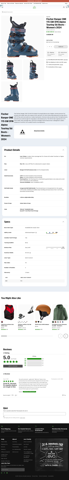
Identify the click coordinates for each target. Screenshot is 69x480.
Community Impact (17, 444)
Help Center (4, 458)
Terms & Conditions (43, 476)
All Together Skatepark (27, 457)
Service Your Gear (28, 3)
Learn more (22, 417)
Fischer (48, 16)
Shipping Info (4, 444)
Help (2, 439)
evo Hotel (26, 444)
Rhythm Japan (27, 449)
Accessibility (51, 476)
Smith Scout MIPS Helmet (42, 324)
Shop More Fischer (39, 130)
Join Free (66, 59)
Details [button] (65, 62)
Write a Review (13, 366)
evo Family (27, 439)
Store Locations (28, 441)
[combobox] (34, 12)
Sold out (61, 46)
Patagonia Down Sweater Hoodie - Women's (59, 325)
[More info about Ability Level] (36, 232)
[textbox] (34, 413)
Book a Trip (3, 3)
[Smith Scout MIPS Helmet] (43, 312)
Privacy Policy (35, 476)
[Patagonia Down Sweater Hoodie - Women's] (60, 312)
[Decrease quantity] (47, 46)
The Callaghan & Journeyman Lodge (28, 453)
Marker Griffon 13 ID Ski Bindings (24, 325)
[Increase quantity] (51, 46)
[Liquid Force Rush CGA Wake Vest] (9, 312)
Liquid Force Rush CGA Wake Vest (7, 325)
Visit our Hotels (10, 3)
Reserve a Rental (19, 3)
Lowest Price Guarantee (4, 455)
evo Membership (16, 449)
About (14, 439)
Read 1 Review (57, 31)
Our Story (14, 441)
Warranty (3, 449)
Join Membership (37, 3)
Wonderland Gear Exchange (28, 461)
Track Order (4, 441)
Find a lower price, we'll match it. (42, 432)
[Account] (64, 7)
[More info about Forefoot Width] (30, 252)
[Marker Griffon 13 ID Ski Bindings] (26, 312)
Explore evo (45, 3)
